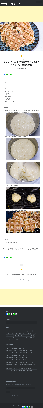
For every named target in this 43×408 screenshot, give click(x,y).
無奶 (7, 335)
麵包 (24, 339)
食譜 (23, 59)
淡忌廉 (20, 333)
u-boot (21, 331)
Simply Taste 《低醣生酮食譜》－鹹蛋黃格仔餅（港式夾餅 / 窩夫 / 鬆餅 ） (19, 352)
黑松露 (27, 339)
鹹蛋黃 (20, 339)
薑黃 (18, 337)
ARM (8, 331)
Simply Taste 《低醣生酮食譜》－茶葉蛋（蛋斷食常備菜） (17, 357)
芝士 (10, 337)
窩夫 (21, 264)
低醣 (24, 331)
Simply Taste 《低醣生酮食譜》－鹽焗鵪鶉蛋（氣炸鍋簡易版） (17, 359)
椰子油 (8, 333)
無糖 (10, 335)
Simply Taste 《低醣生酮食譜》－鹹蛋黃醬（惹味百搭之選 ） (17, 355)
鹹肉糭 (16, 339)
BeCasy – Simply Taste (10, 4)
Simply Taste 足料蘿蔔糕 (19, 248)
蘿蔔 (21, 337)
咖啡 (31, 331)
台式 (27, 331)
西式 (21, 59)
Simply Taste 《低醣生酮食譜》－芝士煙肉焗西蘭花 (15, 348)
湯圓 (23, 333)
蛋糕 (31, 337)
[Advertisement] (21, 14)
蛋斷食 (27, 337)
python (17, 331)
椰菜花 (12, 333)
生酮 (21, 335)
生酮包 (25, 335)
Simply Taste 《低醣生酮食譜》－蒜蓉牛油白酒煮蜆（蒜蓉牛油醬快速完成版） (20, 370)
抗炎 (34, 331)
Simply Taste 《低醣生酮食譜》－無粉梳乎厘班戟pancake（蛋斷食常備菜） (20, 350)
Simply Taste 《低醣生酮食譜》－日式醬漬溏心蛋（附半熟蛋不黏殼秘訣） (20, 362)
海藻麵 (16, 333)
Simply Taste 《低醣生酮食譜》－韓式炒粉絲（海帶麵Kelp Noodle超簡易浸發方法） (21, 365)
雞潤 (10, 339)
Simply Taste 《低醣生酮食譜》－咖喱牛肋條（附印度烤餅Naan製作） (19, 368)
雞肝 (13, 339)
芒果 (7, 337)
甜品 (19, 59)
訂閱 (8, 391)
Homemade (12, 331)
